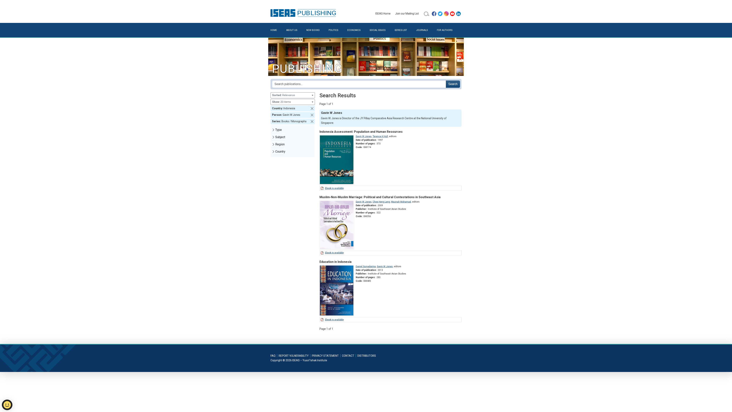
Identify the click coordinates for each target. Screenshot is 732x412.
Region (280, 144)
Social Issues (377, 30)
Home (273, 30)
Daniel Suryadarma (366, 266)
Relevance (292, 95)
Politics (333, 30)
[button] (312, 108)
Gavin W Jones (364, 136)
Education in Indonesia (335, 262)
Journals (422, 30)
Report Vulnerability (294, 355)
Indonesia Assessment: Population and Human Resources (361, 132)
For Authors (444, 30)
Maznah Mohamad (401, 201)
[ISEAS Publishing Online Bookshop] (303, 12)
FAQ (272, 355)
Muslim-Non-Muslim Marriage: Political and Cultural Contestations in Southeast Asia (380, 197)
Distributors (366, 355)
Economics (353, 30)
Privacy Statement (325, 355)
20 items (292, 101)
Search (453, 84)
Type (278, 130)
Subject (280, 137)
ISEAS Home (383, 13)
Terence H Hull (380, 136)
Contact (348, 355)
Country (280, 151)
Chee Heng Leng (381, 201)
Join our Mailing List (407, 13)
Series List (401, 30)
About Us (291, 30)
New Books (312, 30)
